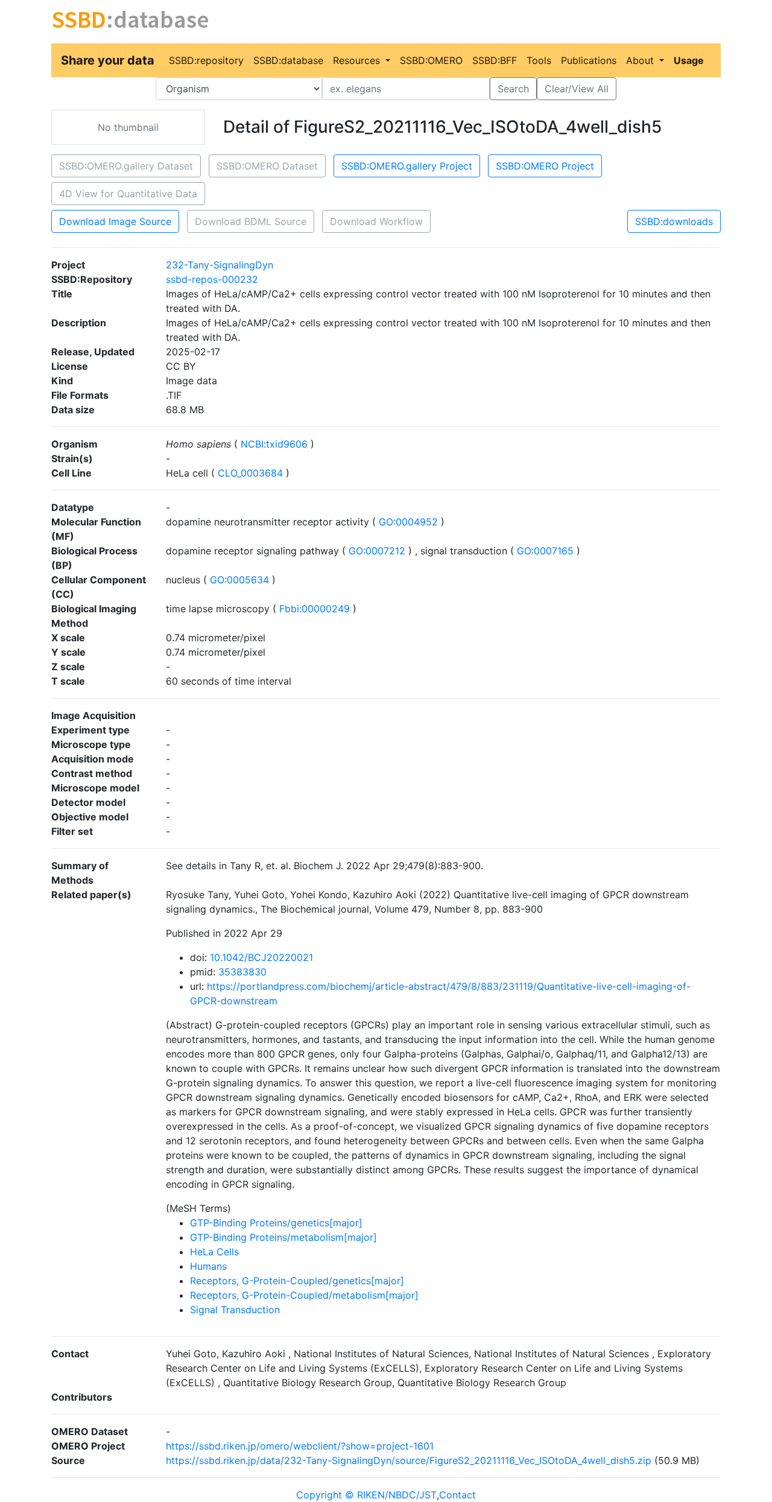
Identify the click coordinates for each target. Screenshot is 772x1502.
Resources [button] (358, 60)
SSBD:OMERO (431, 60)
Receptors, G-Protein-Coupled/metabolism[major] (304, 1295)
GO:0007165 (545, 551)
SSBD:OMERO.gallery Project (406, 166)
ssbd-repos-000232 (212, 279)
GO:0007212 (377, 551)
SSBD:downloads (674, 221)
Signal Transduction (235, 1310)
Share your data (107, 60)
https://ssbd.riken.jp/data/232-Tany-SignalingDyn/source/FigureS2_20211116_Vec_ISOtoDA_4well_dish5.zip (408, 1460)
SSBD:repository (206, 60)
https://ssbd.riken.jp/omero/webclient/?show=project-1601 (300, 1446)
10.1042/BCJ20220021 (261, 957)
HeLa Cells (214, 1252)
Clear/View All (577, 89)
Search (513, 89)
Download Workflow (376, 221)
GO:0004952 (408, 522)
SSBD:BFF (494, 60)
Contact (457, 1495)
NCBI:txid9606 (274, 444)
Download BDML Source (250, 221)
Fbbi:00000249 (314, 609)
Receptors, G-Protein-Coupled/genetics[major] (297, 1281)
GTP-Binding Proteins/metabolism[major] (283, 1237)
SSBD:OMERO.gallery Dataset (126, 166)
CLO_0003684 (250, 473)
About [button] (641, 60)
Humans (208, 1266)
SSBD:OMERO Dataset (267, 166)
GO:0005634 (239, 580)
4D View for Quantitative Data (128, 194)
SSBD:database (288, 60)
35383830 (242, 972)
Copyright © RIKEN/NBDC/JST (366, 1495)
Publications (588, 60)
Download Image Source (115, 221)
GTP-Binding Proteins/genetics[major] (276, 1223)
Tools (539, 60)
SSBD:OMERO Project (545, 166)
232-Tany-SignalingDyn (219, 265)
